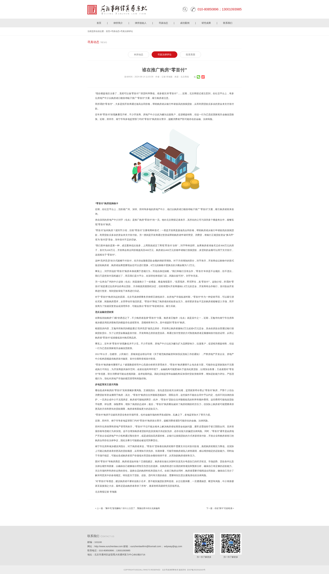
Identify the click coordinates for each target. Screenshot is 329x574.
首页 (99, 23)
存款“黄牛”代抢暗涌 (223, 508)
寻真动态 (163, 23)
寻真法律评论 (127, 31)
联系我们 (227, 23)
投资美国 (190, 54)
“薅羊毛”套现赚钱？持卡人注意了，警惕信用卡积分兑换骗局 (132, 508)
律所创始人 (141, 23)
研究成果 (206, 23)
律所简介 (118, 23)
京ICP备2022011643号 (196, 570)
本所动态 (138, 54)
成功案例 (184, 23)
